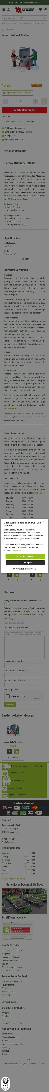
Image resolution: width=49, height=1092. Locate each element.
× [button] (44, 521)
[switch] (5, 1088)
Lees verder (16, 550)
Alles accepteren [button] (25, 556)
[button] (24, 568)
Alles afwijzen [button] (25, 563)
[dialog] (24, 546)
